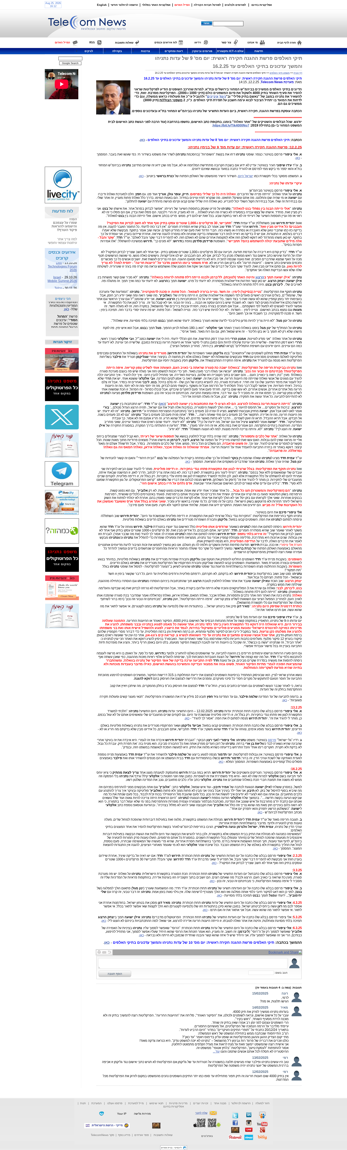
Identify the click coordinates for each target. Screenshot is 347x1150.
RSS (92, 42)
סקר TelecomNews (102, 1135)
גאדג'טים (207, 1136)
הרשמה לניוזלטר (241, 1103)
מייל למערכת (136, 1103)
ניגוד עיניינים (216, 96)
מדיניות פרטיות (178, 1103)
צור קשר (226, 42)
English (102, 4)
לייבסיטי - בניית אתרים (171, 1148)
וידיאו (197, 42)
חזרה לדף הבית (286, 42)
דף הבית (298, 72)
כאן (142, 140)
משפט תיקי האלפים (280, 72)
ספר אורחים (141, 1135)
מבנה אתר (220, 1103)
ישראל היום (245, 176)
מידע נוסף (124, 1135)
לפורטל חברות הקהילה (207, 4)
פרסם (272, 740)
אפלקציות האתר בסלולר (156, 4)
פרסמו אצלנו (115, 1103)
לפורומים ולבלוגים (235, 4)
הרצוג (259, 277)
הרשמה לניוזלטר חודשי (125, 4)
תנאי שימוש (156, 1103)
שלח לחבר (201, 1112)
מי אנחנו (252, 42)
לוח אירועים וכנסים (165, 42)
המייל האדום (182, 4)
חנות (83, 1103)
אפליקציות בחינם (173, 1106)
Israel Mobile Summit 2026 (62, 273)
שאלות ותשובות (163, 1135)
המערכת (96, 1103)
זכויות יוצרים (200, 1103)
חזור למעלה (262, 1103)
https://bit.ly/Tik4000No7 (231, 125)
